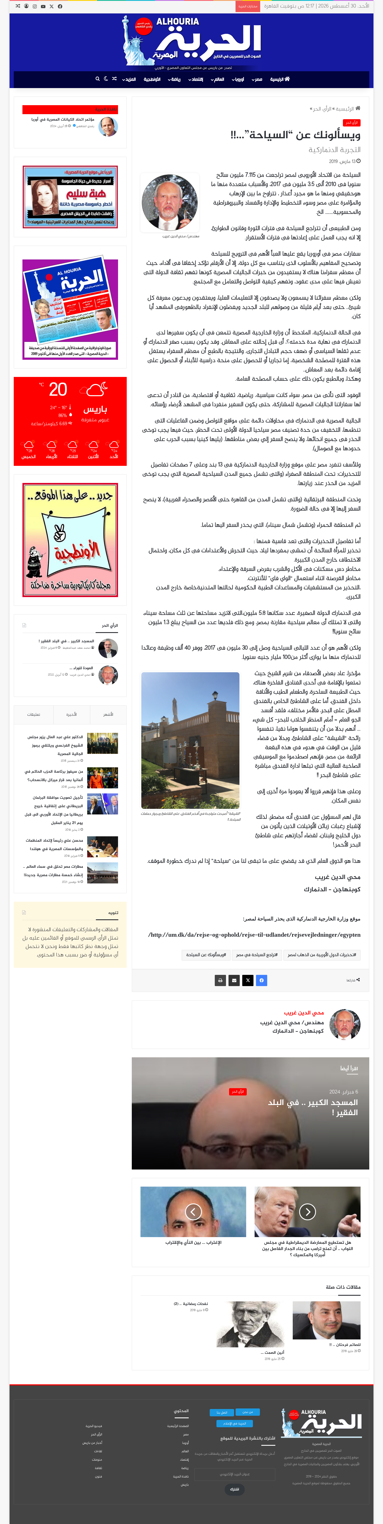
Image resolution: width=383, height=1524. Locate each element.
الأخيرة (71, 714)
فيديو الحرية (94, 1426)
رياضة (176, 79)
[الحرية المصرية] (191, 43)
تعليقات (33, 714)
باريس (185, 1485)
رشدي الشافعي (85, 126)
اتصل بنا (222, 1412)
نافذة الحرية (181, 1476)
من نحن (248, 1412)
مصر (258, 79)
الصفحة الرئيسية (178, 1426)
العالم (219, 79)
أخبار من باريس (92, 1443)
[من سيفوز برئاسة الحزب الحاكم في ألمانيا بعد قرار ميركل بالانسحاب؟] (102, 777)
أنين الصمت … (272, 1353)
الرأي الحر (322, 109)
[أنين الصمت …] (250, 1324)
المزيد (131, 79)
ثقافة (98, 1468)
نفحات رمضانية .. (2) (191, 1304)
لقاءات (98, 1451)
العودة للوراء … (82, 668)
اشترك (234, 1489)
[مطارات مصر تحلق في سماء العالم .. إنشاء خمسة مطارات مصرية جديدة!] (102, 872)
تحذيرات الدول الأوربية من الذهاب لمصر (321, 955)
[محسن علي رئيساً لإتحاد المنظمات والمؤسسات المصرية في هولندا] (102, 846)
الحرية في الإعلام (234, 1423)
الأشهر (108, 714)
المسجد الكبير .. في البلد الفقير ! (313, 1108)
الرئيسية (277, 79)
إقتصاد (197, 79)
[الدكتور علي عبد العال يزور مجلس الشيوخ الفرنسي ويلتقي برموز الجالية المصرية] (102, 743)
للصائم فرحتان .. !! (345, 1345)
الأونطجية (152, 79)
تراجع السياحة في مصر (255, 955)
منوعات (97, 1460)
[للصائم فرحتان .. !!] (327, 1320)
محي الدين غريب (304, 1013)
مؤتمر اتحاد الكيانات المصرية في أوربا (62, 119)
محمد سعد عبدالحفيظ (76, 648)
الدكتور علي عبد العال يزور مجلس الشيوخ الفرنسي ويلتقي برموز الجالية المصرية (55, 745)
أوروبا (239, 79)
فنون (98, 1476)
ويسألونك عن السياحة (205, 955)
